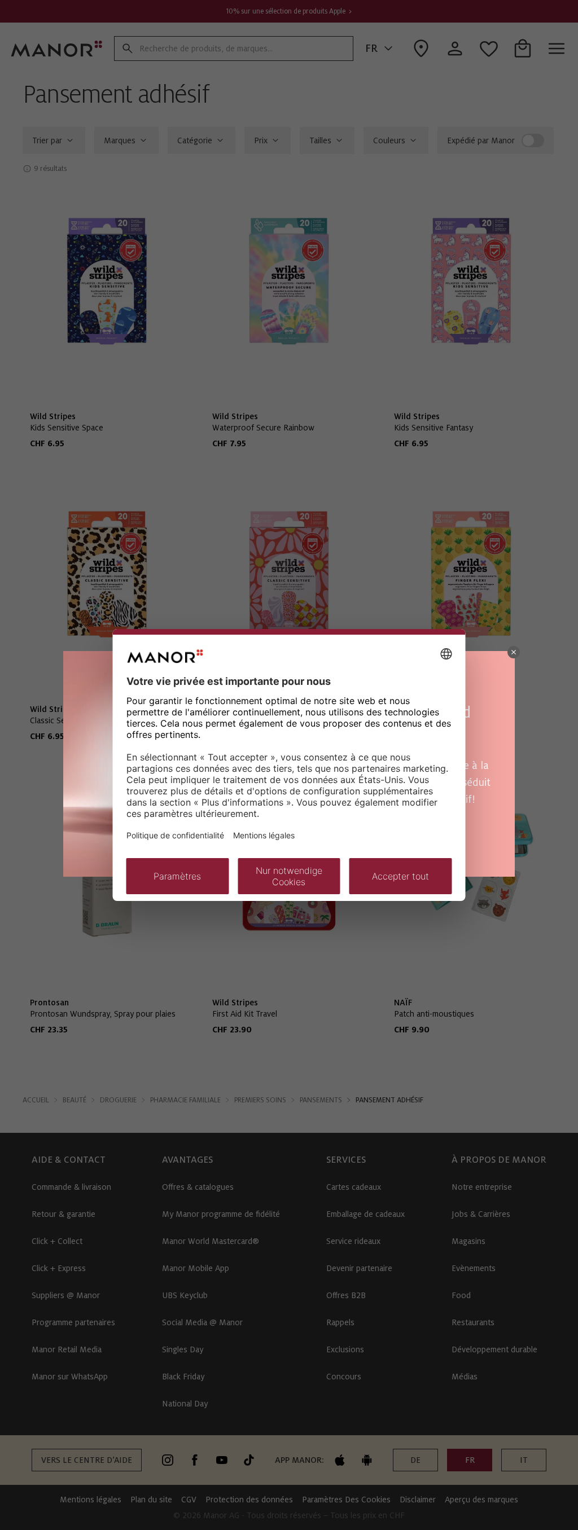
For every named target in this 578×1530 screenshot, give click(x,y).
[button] (513, 652)
